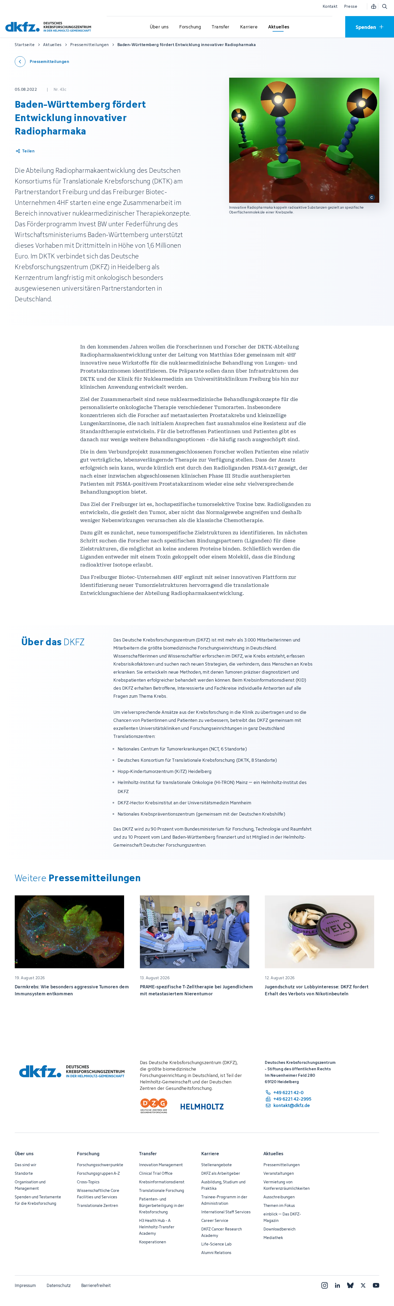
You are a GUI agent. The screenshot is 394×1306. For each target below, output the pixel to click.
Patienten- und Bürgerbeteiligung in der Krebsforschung (161, 1205)
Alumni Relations (216, 1252)
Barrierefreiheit (96, 1285)
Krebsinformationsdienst (161, 1182)
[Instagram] (324, 1285)
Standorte (24, 1173)
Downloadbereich (279, 1229)
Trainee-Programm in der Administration (224, 1200)
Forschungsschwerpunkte (100, 1165)
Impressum (25, 1285)
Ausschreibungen (279, 1197)
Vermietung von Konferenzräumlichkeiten (286, 1185)
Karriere (210, 1153)
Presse (350, 6)
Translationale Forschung (161, 1190)
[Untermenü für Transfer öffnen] (220, 27)
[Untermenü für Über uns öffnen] (159, 27)
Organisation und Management (30, 1185)
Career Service (214, 1220)
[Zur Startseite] (49, 27)
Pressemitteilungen (281, 1165)
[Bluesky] (350, 1285)
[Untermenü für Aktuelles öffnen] (278, 27)
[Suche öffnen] (384, 6)
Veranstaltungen (278, 1173)
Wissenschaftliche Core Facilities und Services (98, 1193)
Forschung (88, 1153)
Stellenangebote (216, 1165)
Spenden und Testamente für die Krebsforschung (38, 1200)
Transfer (148, 1153)
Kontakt (330, 6)
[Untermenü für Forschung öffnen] (190, 27)
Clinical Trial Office (156, 1173)
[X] (363, 1285)
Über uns (24, 1153)
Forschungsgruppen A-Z (98, 1173)
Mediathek (273, 1237)
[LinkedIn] (337, 1285)
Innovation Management (161, 1165)
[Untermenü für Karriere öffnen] (249, 27)
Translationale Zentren (97, 1205)
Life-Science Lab (216, 1244)
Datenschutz (58, 1285)
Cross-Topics (88, 1182)
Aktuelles (273, 1153)
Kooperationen (152, 1242)
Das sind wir (25, 1165)
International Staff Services (226, 1212)
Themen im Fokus (279, 1205)
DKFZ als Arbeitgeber (220, 1173)
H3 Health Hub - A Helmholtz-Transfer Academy (156, 1226)
